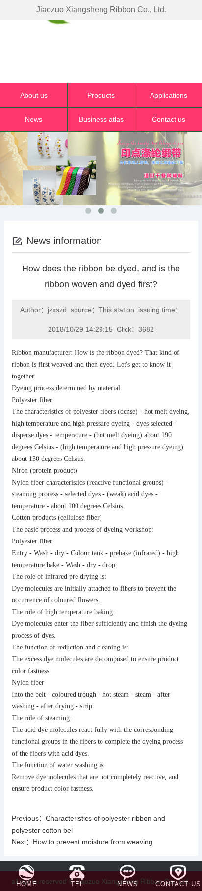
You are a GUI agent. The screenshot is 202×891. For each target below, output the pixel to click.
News (33, 119)
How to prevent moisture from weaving (92, 842)
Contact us (168, 119)
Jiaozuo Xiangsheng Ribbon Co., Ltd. (101, 9)
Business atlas (101, 119)
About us (34, 95)
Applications (168, 95)
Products (101, 95)
